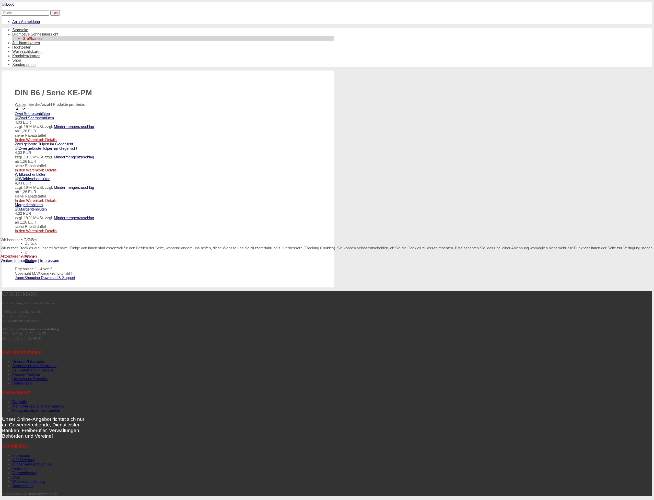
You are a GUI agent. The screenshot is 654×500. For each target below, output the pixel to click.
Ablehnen (29, 256)
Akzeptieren (10, 256)
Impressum (49, 260)
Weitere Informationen (19, 260)
